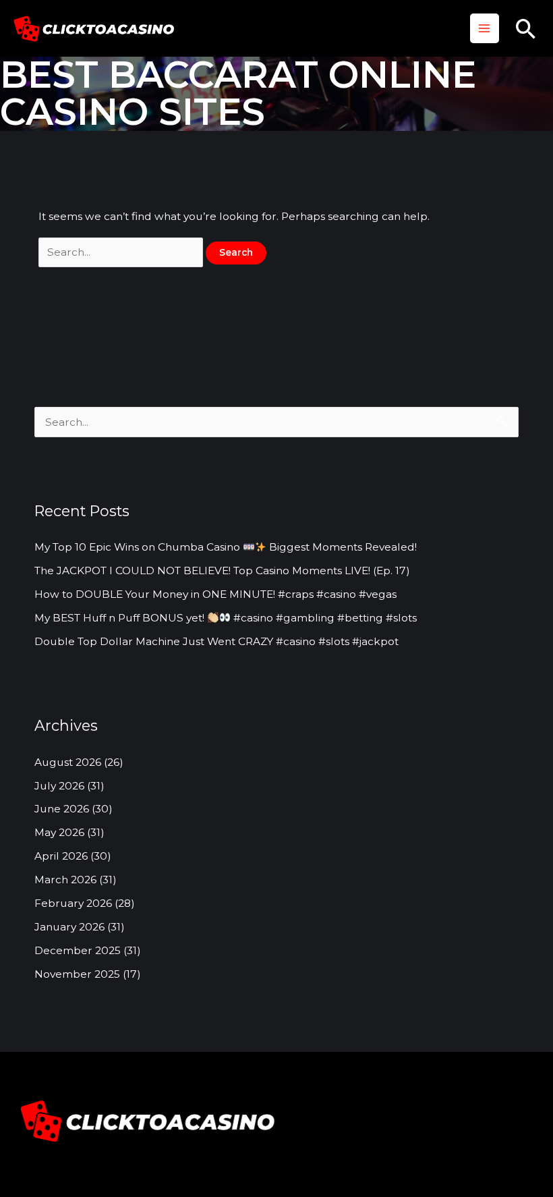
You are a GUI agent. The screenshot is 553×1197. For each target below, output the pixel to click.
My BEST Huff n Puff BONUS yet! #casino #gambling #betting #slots (225, 617)
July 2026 (59, 785)
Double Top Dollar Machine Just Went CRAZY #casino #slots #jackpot (216, 641)
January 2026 (69, 926)
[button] (526, 29)
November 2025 (77, 974)
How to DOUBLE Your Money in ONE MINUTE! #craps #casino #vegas (215, 594)
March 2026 (65, 879)
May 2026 (59, 832)
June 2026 (61, 808)
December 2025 (77, 950)
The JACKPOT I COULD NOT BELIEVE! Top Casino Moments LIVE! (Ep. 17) (222, 570)
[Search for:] (122, 252)
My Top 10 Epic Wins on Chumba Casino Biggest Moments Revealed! (225, 546)
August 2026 (67, 762)
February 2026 (73, 903)
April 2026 (61, 856)
